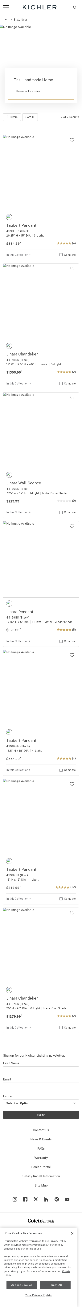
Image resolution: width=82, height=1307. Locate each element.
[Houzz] (46, 1199)
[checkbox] (9, 217)
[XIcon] (36, 1199)
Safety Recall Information (41, 1176)
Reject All (55, 1285)
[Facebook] (25, 1199)
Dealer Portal (41, 1167)
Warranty (41, 1158)
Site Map (41, 1185)
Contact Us (41, 1130)
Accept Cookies (21, 1285)
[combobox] (74, 7)
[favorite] (72, 140)
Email (7, 1079)
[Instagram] (15, 1199)
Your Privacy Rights (38, 1295)
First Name (11, 1063)
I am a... (8, 1096)
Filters (12, 118)
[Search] (74, 7)
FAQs (41, 1148)
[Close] (72, 1233)
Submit (41, 1114)
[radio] (9, 217)
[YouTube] (67, 1199)
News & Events (41, 1139)
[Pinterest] (57, 1199)
